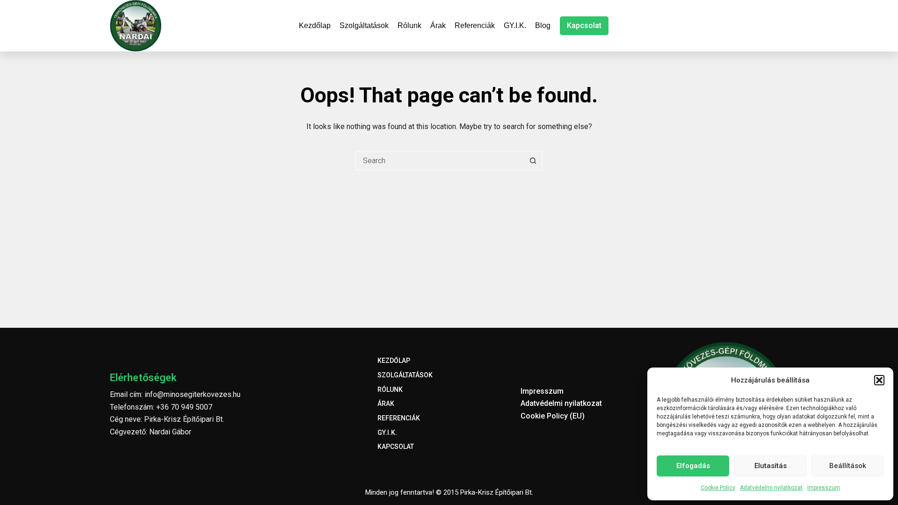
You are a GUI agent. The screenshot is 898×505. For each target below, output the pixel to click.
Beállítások (847, 466)
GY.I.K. (515, 25)
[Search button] (533, 161)
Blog (542, 25)
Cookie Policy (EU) (553, 415)
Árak (438, 25)
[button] (879, 380)
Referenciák (475, 25)
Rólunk (409, 25)
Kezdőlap (315, 25)
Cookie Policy (718, 487)
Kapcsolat (584, 25)
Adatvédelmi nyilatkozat (771, 487)
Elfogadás (693, 466)
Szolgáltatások (364, 25)
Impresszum (823, 487)
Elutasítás (770, 466)
